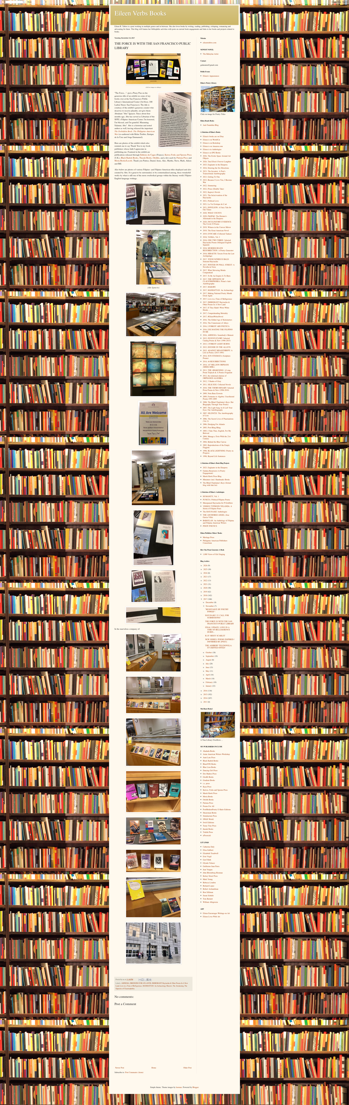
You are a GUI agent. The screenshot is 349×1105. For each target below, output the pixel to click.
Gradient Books (209, 780)
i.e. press (206, 783)
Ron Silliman (208, 892)
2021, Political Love (211, 201)
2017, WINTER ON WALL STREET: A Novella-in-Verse (218, 265)
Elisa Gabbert (208, 850)
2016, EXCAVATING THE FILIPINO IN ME (218, 330)
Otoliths (156, 157)
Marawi (169, 986)
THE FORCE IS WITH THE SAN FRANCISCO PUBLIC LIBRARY (219, 622)
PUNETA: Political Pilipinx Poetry (216, 499)
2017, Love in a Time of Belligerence (217, 299)
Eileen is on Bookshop (211, 143)
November (210, 606)
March (208, 678)
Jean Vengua (207, 869)
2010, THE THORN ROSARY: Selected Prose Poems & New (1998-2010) (218, 388)
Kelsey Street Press (210, 876)
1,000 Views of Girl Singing (214, 554)
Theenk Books (145, 157)
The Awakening (178, 986)
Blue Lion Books (209, 767)
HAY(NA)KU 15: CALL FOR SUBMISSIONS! (217, 616)
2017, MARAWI (209, 287)
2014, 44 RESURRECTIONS (214, 361)
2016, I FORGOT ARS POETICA (216, 326)
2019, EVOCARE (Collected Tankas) (217, 233)
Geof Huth (207, 859)
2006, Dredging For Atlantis (214, 424)
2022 (205, 580)
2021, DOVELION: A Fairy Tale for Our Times (217, 208)
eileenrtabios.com (209, 42)
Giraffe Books (208, 777)
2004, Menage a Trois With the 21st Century (217, 437)
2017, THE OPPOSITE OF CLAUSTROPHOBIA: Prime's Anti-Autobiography (217, 281)
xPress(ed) (207, 835)
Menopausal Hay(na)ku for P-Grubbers (218, 503)
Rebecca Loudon (209, 882)
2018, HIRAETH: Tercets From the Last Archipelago (218, 254)
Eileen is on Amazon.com (213, 146)
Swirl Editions (208, 822)
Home (153, 1067)
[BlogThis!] (142, 979)
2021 (205, 584)
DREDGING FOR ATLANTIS (140, 983)
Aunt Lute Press (209, 757)
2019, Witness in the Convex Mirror (217, 227)
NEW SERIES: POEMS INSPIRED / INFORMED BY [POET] (219, 640)
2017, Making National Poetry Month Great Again (217, 294)
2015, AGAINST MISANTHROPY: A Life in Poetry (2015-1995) (217, 351)
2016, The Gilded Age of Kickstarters (217, 319)
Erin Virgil (207, 856)
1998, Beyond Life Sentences (214, 456)
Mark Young (208, 879)
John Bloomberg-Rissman (213, 872)
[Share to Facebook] (147, 979)
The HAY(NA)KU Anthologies (215, 511)
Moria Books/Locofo (123, 160)
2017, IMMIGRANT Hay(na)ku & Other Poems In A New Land (216, 303)
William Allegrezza (210, 902)
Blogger (195, 1087)
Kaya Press (207, 786)
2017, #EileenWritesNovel (213, 316)
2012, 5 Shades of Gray (212, 381)
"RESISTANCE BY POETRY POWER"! (216, 610)
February (209, 682)
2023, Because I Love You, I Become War (217, 181)
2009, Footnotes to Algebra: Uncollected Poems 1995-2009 (218, 397)
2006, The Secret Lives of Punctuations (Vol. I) (218, 419)
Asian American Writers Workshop (216, 754)
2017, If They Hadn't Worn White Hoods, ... (216, 308)
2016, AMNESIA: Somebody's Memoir (218, 335)
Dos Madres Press (209, 773)
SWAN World (208, 819)
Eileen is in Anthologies (212, 149)
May (208, 671)
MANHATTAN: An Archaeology (154, 986)
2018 (205, 595)
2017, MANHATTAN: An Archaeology (218, 290)
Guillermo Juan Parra (211, 866)
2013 (205, 702)
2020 (205, 588)
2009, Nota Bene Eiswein (212, 393)
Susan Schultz (208, 895)
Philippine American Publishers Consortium (215, 541)
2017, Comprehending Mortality (215, 313)
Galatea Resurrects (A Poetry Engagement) (214, 471)
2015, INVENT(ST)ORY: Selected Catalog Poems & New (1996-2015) (217, 339)
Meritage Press (208, 537)
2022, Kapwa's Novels (211, 192)
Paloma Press (182, 157)
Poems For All (208, 806)
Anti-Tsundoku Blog (211, 125)
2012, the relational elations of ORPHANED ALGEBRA (214, 376)
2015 (205, 694)
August (209, 659)
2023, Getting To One (211, 176)
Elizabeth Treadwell (210, 853)
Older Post (187, 1067)
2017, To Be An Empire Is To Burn (216, 275)
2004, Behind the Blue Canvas (214, 442)
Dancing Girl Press (210, 770)
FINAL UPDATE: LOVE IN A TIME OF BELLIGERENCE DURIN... (217, 629)
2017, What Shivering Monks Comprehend (214, 271)
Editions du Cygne (148, 154)
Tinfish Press (208, 832)
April (208, 674)
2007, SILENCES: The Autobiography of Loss (218, 414)
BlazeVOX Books (209, 764)
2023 (205, 576)
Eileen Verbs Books (140, 12)
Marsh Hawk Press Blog (212, 476)
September (210, 656)
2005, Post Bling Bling (212, 427)
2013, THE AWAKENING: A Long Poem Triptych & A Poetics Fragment (217, 371)
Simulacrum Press (210, 816)
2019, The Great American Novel (216, 230)
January (209, 686)
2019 (205, 591)
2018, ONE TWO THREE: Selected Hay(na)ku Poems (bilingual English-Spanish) (217, 242)
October (209, 652)
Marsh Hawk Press (210, 793)
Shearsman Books (209, 812)
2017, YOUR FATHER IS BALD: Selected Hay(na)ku (216, 260)
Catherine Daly (208, 846)
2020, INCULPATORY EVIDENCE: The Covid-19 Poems (217, 222)
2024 (205, 573)
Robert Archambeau (210, 889)
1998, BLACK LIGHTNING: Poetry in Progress (218, 451)
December (210, 602)
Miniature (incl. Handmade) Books (216, 479)
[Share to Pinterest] (150, 979)
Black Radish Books (129, 157)
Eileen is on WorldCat (211, 139)
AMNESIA (125, 983)
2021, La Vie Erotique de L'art (215, 204)
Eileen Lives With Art (211, 916)
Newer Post (119, 1067)
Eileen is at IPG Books (211, 152)
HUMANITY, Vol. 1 (211, 496)
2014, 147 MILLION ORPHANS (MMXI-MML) (216, 365)
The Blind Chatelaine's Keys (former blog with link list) (217, 483)
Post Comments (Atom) (134, 1072)
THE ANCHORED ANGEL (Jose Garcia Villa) (216, 516)
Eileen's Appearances (211, 76)
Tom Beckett (208, 898)
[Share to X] (145, 979)
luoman (179, 1087)
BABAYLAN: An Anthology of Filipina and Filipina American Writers (218, 521)
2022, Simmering (209, 185)
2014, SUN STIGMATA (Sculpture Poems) (216, 356)
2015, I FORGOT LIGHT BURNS (216, 343)
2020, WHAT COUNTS (212, 213)
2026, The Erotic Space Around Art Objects (217, 157)
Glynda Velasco (209, 863)
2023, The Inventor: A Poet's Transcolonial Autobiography (214, 172)
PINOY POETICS (210, 526)
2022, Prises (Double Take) (213, 188)
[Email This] (140, 979)
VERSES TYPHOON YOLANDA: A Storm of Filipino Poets (217, 507)
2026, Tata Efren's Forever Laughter (217, 161)
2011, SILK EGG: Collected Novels (217, 384)
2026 (205, 565)
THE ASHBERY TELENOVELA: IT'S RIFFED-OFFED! (218, 646)
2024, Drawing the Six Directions (216, 168)
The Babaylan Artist (210, 54)
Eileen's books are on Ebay (213, 136)
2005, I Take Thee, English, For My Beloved (217, 431)
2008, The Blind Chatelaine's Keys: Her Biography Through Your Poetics (218, 403)
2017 (205, 599)
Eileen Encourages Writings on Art (216, 913)
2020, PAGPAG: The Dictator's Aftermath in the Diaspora (215, 217)
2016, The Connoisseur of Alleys (215, 323)
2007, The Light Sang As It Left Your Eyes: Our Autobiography (217, 408)
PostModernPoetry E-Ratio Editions (217, 809)
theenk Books (208, 829)
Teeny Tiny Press (209, 825)
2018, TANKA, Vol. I (211, 237)
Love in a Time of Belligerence (131, 986)
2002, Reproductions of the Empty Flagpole (216, 446)
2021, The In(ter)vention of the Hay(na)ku (215, 196)
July (207, 663)
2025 (205, 569)
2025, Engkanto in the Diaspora (215, 164)
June (208, 667)
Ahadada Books (209, 751)
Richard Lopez (208, 885)
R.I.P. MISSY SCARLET (215, 635)
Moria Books (208, 796)
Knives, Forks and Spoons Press (215, 790)
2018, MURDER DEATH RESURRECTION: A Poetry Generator (218, 249)
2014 (205, 698)
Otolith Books (208, 799)
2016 (205, 690)
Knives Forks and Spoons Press (178, 154)
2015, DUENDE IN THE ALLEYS (217, 347)
